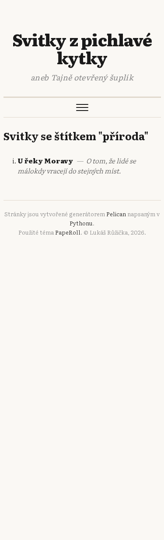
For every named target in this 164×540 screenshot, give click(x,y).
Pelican (116, 214)
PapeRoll (67, 232)
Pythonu (81, 223)
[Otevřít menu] (82, 107)
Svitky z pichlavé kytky (82, 48)
